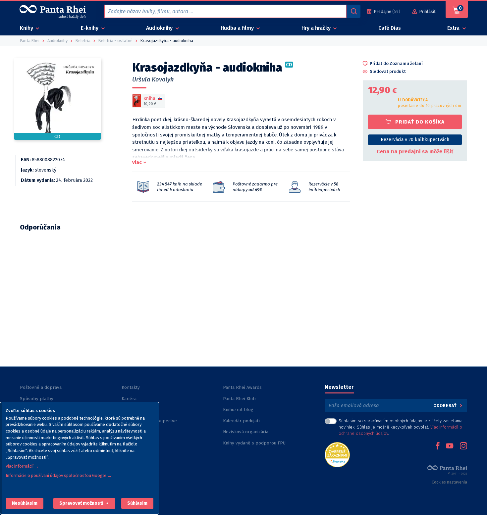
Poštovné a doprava (41, 387)
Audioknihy (160, 28)
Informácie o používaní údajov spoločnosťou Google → (59, 475)
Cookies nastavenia (449, 482)
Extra (454, 28)
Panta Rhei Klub (239, 398)
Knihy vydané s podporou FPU (254, 443)
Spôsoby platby (36, 398)
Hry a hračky (316, 28)
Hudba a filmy (238, 28)
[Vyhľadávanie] (353, 11)
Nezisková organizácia (245, 432)
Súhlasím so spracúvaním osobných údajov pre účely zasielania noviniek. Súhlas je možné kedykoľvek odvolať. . (400, 427)
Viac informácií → (22, 466)
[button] (24, 503)
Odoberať (445, 405)
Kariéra (129, 398)
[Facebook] (437, 446)
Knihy (27, 28)
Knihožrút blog (238, 409)
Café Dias (389, 28)
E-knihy (90, 28)
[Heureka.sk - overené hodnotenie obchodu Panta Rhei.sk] (337, 454)
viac (137, 162)
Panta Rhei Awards (242, 387)
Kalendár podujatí (241, 421)
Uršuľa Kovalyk (153, 79)
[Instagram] (463, 446)
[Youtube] (449, 446)
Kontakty (131, 387)
